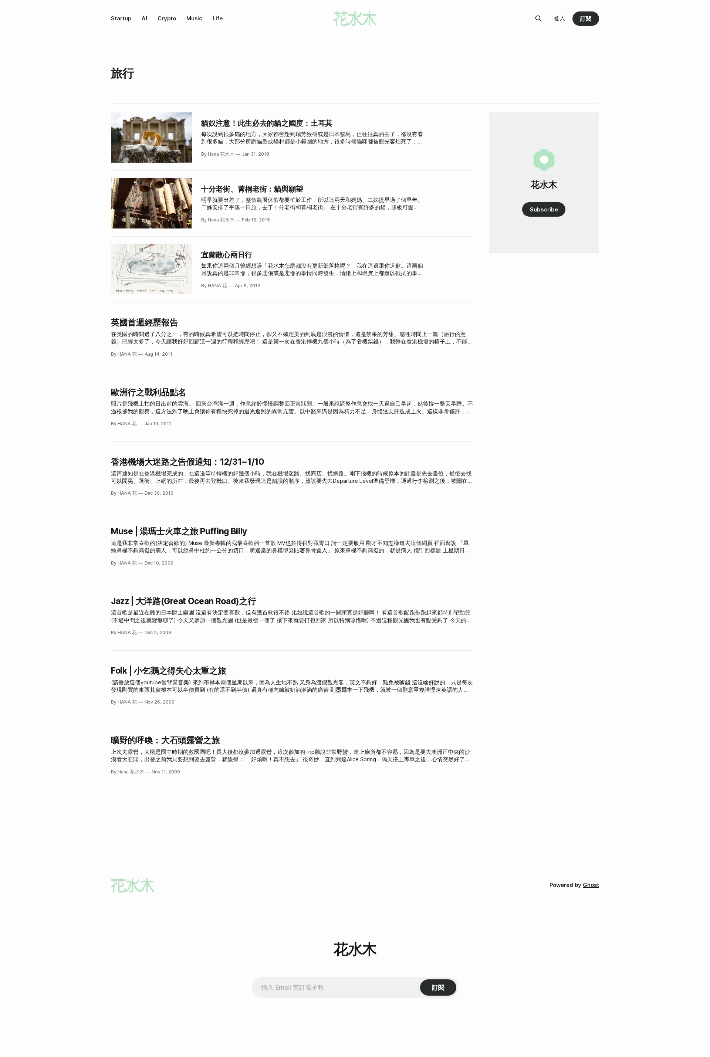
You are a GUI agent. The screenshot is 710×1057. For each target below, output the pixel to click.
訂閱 (585, 18)
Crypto (167, 18)
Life (218, 18)
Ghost (591, 884)
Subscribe (544, 209)
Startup (121, 18)
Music (194, 18)
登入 (559, 18)
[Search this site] (538, 18)
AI (144, 18)
